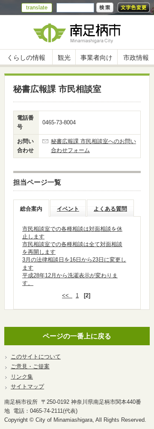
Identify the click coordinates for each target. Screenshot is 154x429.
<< (67, 295)
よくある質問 (110, 209)
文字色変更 (134, 7)
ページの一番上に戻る (77, 336)
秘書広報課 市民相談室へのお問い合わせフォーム (93, 145)
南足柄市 (77, 32)
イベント (68, 209)
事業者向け (96, 57)
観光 (64, 57)
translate (36, 7)
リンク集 (22, 376)
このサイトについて (36, 356)
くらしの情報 (26, 57)
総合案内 (31, 209)
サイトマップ (27, 386)
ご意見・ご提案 (30, 366)
